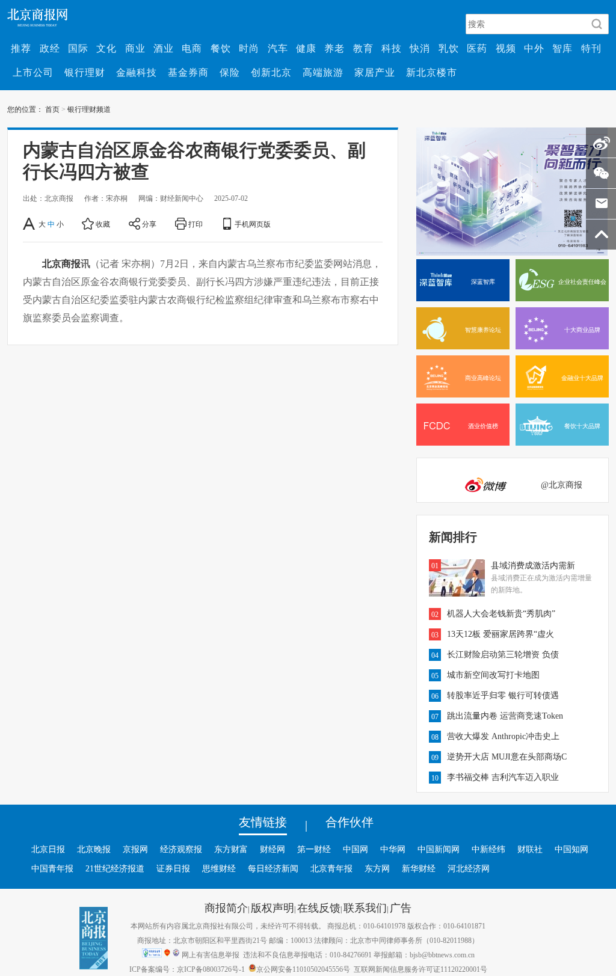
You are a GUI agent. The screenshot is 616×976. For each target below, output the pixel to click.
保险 (230, 72)
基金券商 (188, 72)
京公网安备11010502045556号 (303, 968)
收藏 (103, 223)
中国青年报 (52, 868)
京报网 (135, 849)
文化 (106, 48)
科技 (391, 48)
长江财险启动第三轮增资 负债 (503, 654)
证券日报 (173, 868)
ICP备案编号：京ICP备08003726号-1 (187, 968)
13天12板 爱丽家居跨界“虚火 (500, 634)
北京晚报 (94, 849)
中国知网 (571, 849)
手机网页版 (253, 223)
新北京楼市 (431, 72)
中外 (534, 48)
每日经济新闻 (273, 868)
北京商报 (61, 263)
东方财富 (231, 849)
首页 (52, 108)
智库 (562, 48)
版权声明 (272, 907)
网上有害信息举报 (210, 954)
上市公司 (33, 72)
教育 (363, 48)
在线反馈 (318, 907)
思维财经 (219, 868)
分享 (149, 223)
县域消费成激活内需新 (533, 565)
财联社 (530, 849)
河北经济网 (469, 868)
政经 (50, 48)
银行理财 (84, 72)
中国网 (355, 849)
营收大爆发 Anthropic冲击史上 (503, 736)
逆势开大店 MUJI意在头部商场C (507, 756)
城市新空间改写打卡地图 (493, 675)
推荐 (21, 48)
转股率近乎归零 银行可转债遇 (503, 695)
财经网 (272, 849)
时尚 (249, 48)
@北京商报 (561, 484)
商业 (135, 48)
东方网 (377, 868)
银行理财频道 (89, 108)
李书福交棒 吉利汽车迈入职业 (503, 777)
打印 (195, 223)
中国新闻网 (438, 849)
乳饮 (449, 48)
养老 (334, 48)
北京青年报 (331, 868)
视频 (506, 48)
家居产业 (374, 72)
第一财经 (314, 849)
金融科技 (136, 72)
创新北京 (271, 72)
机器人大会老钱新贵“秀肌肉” (501, 613)
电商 (192, 48)
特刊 (591, 48)
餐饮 (221, 48)
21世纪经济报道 (114, 868)
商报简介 (226, 907)
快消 (420, 48)
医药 (477, 48)
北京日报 (48, 849)
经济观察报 (181, 849)
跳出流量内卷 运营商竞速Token (505, 715)
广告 (400, 907)
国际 (78, 48)
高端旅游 (323, 72)
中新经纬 (488, 849)
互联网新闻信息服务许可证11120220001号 (420, 968)
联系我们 (365, 907)
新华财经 (419, 868)
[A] (30, 224)
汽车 (278, 48)
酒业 (163, 48)
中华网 (392, 849)
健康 (306, 48)
